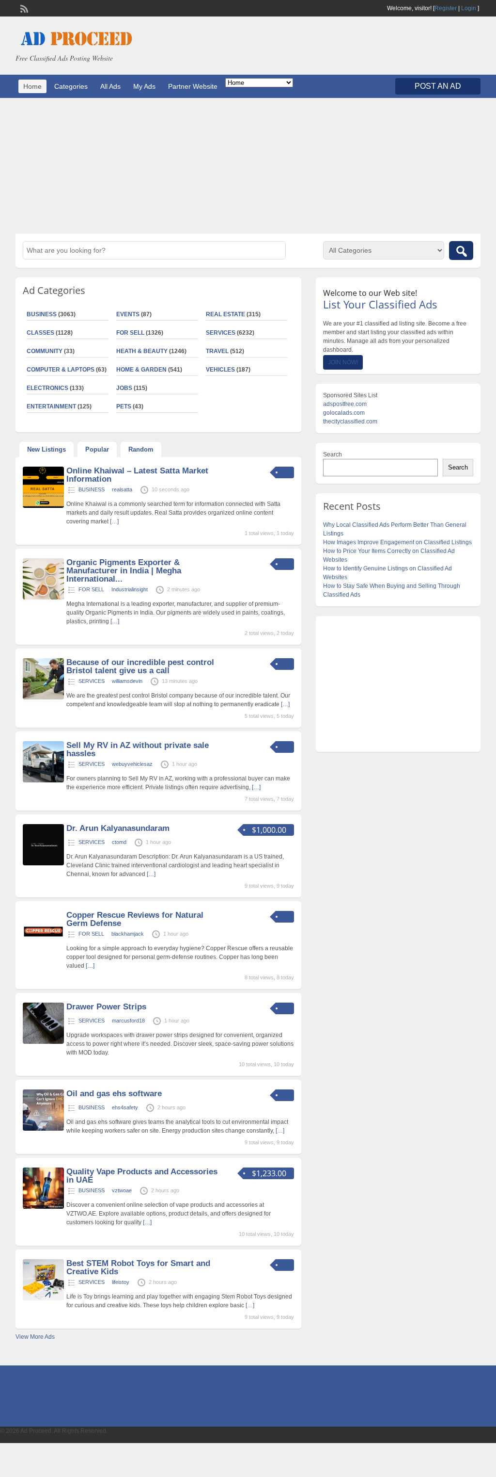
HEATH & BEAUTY (142, 351)
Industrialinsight (129, 589)
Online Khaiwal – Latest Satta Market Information (137, 475)
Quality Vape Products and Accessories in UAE (141, 1176)
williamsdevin (127, 681)
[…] (114, 521)
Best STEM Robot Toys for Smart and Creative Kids (138, 1267)
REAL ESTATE (225, 314)
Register (445, 8)
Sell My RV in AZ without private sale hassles (137, 749)
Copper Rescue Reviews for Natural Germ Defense (134, 919)
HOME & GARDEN (141, 369)
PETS (123, 406)
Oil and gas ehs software (114, 1093)
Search (332, 454)
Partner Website (192, 86)
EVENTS (128, 314)
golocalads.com (344, 412)
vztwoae (122, 1190)
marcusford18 (128, 1020)
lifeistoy (120, 1282)
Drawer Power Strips (106, 1006)
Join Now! (343, 362)
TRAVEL (217, 351)
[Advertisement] (248, 166)
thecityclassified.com (350, 421)
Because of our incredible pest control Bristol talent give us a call (140, 666)
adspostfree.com (345, 404)
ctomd (119, 842)
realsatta (122, 489)
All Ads (110, 86)
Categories (71, 86)
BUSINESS (91, 489)
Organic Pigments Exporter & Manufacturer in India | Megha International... (123, 571)
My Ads (144, 86)
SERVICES (220, 332)
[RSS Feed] (23, 8)
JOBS (124, 388)
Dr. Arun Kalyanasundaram (118, 828)
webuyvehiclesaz (132, 764)
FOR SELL (130, 332)
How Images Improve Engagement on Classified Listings (397, 542)
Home (32, 86)
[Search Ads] (461, 250)
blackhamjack (127, 934)
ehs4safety (125, 1107)
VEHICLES (220, 369)
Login (468, 8)
